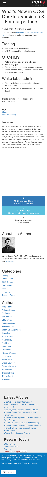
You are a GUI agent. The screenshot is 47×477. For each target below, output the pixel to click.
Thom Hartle (7, 369)
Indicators (6, 292)
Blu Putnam (6, 313)
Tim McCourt (7, 376)
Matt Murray (7, 339)
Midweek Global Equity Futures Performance (22, 417)
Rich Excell (6, 349)
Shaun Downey (8, 362)
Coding (5, 275)
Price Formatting (9, 114)
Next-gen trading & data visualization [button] (23, 211)
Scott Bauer (7, 356)
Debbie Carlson (8, 323)
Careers (7, 449)
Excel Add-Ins (9, 420)
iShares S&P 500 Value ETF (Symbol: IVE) (21, 422)
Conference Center (12, 446)
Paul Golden (7, 343)
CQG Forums (9, 444)
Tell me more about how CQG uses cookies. (19, 463)
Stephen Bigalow (9, 366)
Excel (4, 288)
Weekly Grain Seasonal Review (17, 433)
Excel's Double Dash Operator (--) (18, 401)
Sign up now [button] (23, 221)
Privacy (23, 451)
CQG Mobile (7, 285)
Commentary (7, 278)
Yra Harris (6, 379)
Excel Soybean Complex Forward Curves (21, 409)
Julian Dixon (7, 333)
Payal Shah (6, 346)
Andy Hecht (6, 306)
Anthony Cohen (8, 310)
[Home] (38, 3)
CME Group (7, 320)
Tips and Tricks (8, 295)
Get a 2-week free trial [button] (23, 202)
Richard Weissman (9, 353)
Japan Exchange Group (12, 329)
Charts (4, 112)
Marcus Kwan (7, 336)
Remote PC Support (12, 451)
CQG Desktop (7, 282)
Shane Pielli (7, 359)
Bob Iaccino (7, 316)
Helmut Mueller (8, 326)
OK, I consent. (9, 472)
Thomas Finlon (8, 372)
